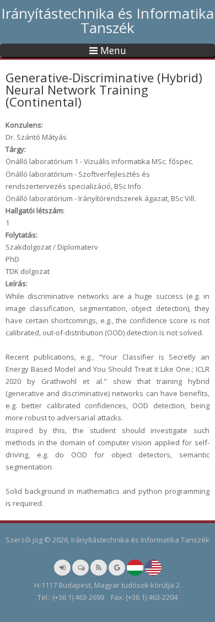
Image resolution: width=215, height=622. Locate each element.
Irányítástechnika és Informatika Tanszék (107, 20)
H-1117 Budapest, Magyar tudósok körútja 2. (107, 585)
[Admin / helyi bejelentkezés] (62, 568)
